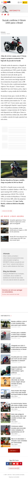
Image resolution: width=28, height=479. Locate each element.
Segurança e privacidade (14, 477)
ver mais (13, 450)
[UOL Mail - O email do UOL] (19, 2)
